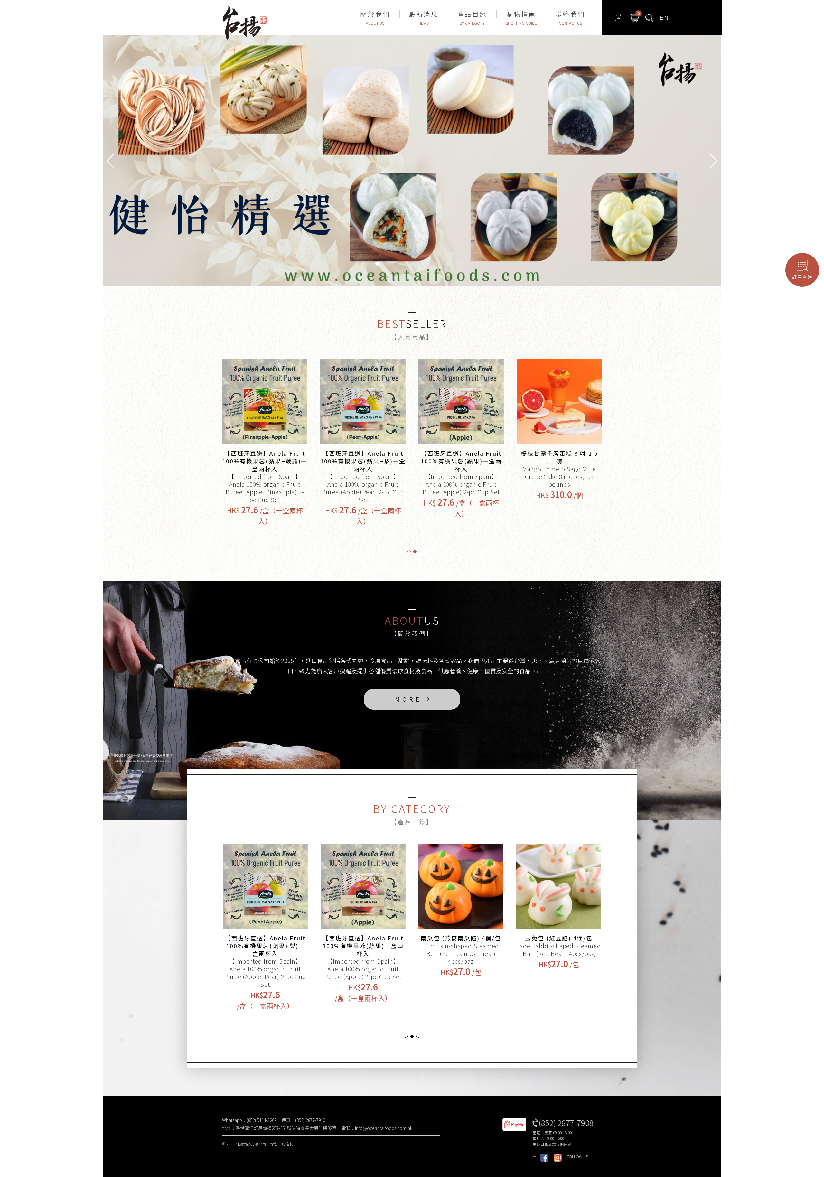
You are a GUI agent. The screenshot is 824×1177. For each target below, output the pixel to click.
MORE (408, 699)
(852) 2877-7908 (566, 1122)
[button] (713, 161)
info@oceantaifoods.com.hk (383, 1128)
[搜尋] (649, 18)
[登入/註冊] (619, 18)
